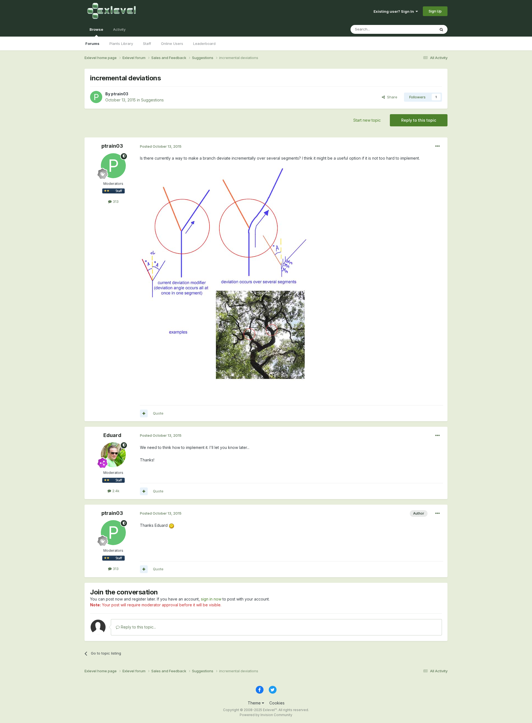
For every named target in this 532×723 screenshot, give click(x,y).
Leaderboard (204, 43)
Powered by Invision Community (266, 715)
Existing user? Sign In (395, 11)
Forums (92, 43)
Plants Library (121, 43)
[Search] (441, 29)
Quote (158, 413)
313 (115, 201)
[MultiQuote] (144, 413)
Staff (147, 43)
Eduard (112, 435)
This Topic (419, 29)
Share (391, 97)
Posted (160, 146)
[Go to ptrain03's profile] (96, 97)
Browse (96, 29)
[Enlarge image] (225, 277)
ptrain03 (119, 93)
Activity (119, 29)
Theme (255, 703)
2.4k (115, 491)
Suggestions (152, 100)
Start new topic (367, 120)
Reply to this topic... (138, 627)
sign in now (211, 599)
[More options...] (437, 146)
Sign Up (435, 11)
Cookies (277, 703)
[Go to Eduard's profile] (113, 454)
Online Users (172, 43)
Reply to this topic (418, 120)
